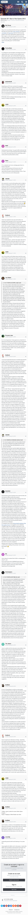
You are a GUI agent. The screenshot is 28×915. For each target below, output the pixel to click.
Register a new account (14, 880)
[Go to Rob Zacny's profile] (2, 26)
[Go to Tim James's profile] (2, 644)
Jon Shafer (4, 33)
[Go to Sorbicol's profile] (2, 215)
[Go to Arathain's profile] (2, 685)
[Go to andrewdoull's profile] (2, 82)
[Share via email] (18, 906)
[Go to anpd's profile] (2, 146)
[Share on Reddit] (13, 906)
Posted (10, 26)
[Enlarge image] (24, 203)
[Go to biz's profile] (2, 554)
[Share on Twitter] (2, 906)
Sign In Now (14, 889)
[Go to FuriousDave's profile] (2, 48)
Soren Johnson (16, 31)
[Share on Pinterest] (20, 906)
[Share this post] (25, 26)
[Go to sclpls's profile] (2, 105)
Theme (10, 909)
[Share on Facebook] (4, 906)
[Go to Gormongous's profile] (2, 572)
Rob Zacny (4, 20)
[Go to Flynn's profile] (2, 161)
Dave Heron (10, 33)
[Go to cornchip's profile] (2, 837)
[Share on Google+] (6, 906)
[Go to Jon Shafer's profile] (2, 278)
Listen (3, 42)
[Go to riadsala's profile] (2, 179)
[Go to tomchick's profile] (2, 491)
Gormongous (8, 572)
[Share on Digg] (9, 906)
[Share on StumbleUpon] (16, 906)
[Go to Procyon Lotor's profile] (2, 336)
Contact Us (16, 909)
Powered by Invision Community (14, 912)
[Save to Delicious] (11, 906)
